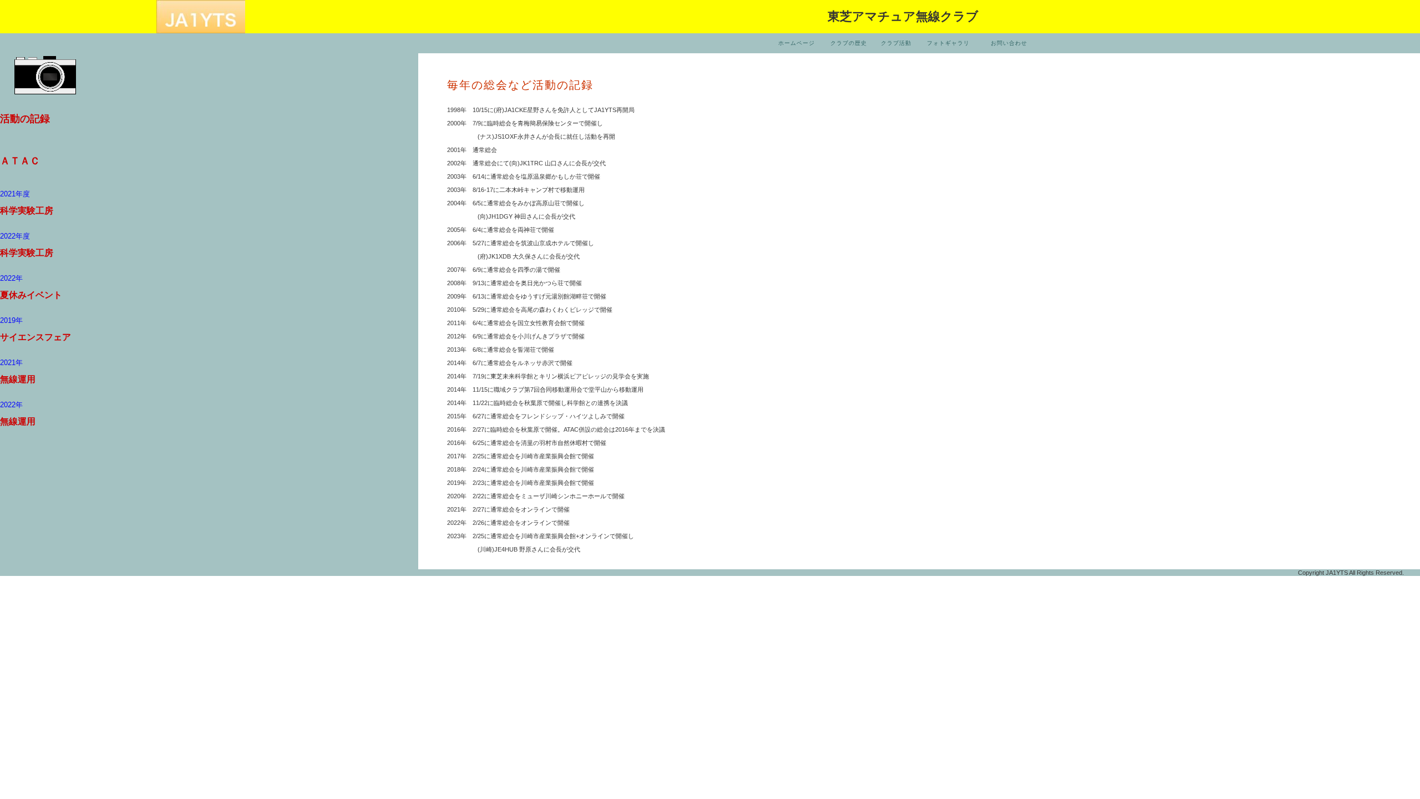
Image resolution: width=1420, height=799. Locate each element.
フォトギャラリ (948, 43)
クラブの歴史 (848, 43)
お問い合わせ (1009, 43)
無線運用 (18, 379)
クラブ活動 (896, 43)
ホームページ (796, 43)
